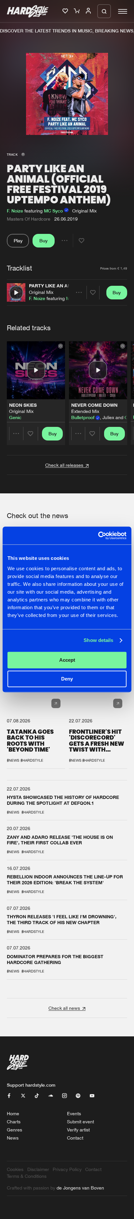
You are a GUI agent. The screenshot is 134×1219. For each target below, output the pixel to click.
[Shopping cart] (77, 11)
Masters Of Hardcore (28, 219)
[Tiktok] (36, 1096)
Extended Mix (85, 411)
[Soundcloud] (50, 1096)
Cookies (15, 1169)
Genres (14, 1129)
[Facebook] (9, 1096)
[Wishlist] (66, 11)
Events (74, 1113)
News (13, 1138)
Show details (98, 640)
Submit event (80, 1121)
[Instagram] (64, 1096)
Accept (67, 660)
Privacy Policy (67, 1169)
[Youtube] (92, 1096)
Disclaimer (38, 1169)
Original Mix (41, 292)
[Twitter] (23, 1096)
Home (13, 1113)
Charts (13, 1121)
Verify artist (78, 1129)
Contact (75, 1138)
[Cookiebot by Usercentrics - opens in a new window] (98, 535)
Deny (67, 679)
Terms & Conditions (27, 1176)
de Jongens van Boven (80, 1187)
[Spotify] (78, 1096)
